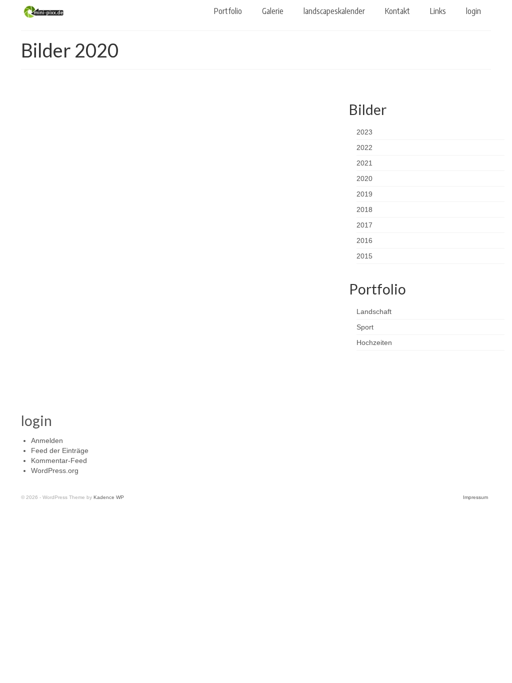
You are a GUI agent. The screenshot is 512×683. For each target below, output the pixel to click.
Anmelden (47, 440)
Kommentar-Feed (59, 460)
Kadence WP (109, 497)
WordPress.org (54, 470)
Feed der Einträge (59, 450)
